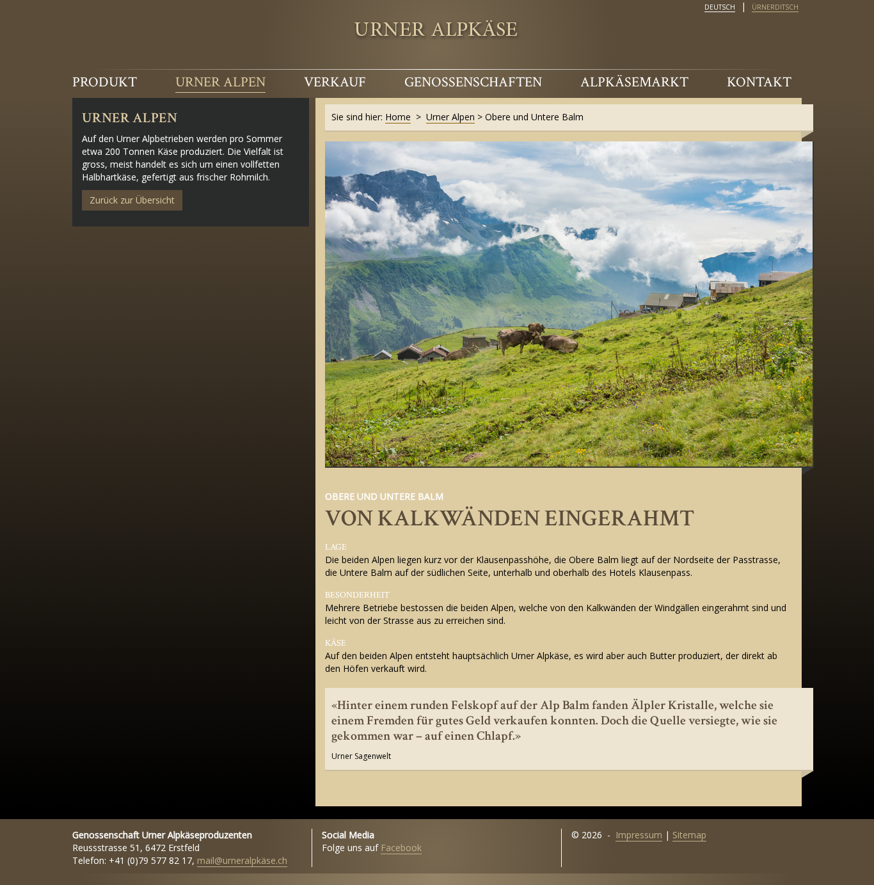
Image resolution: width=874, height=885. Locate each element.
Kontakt (759, 82)
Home (398, 117)
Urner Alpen (220, 82)
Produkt (104, 82)
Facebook (401, 847)
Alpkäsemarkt (634, 82)
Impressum (639, 835)
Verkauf (335, 82)
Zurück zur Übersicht (132, 200)
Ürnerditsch (775, 7)
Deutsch (719, 7)
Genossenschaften (473, 82)
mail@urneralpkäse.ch (242, 860)
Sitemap (689, 835)
